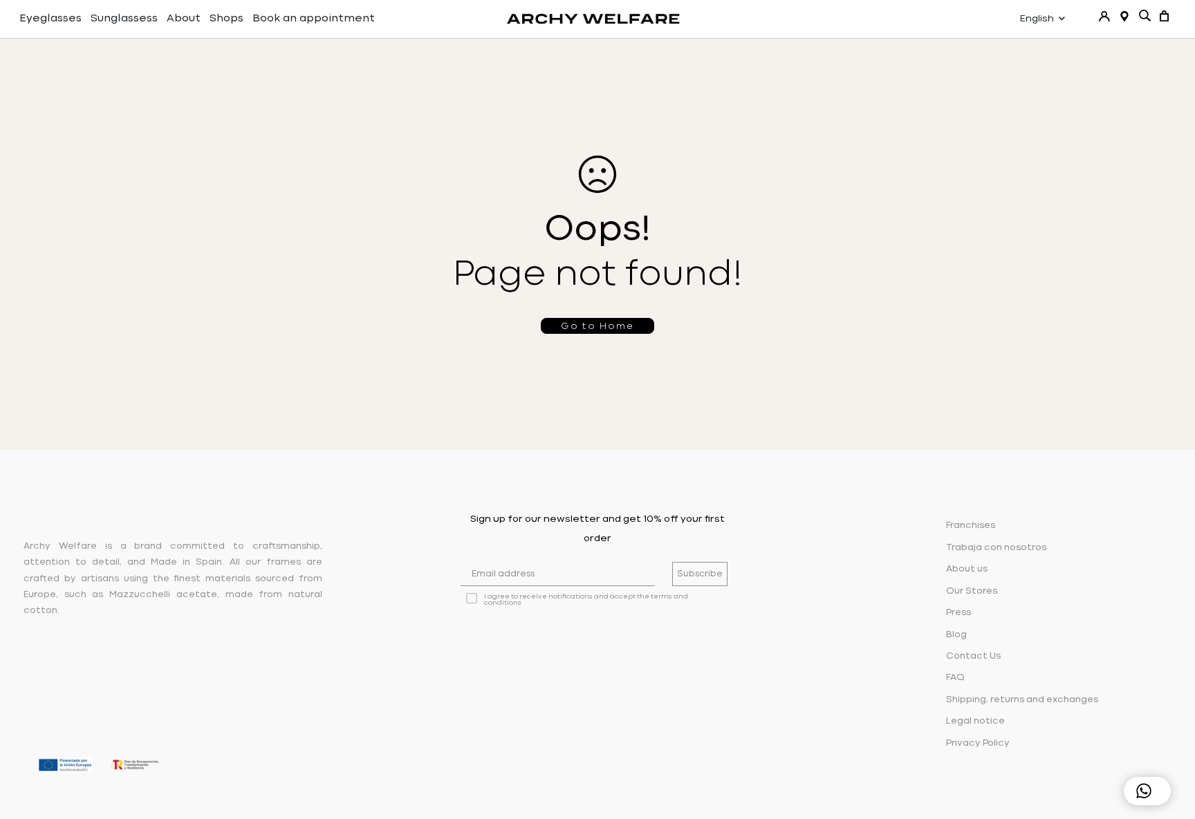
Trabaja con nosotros (996, 548)
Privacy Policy (978, 743)
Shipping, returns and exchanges (1022, 700)
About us (967, 569)
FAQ (955, 677)
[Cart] (1164, 15)
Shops (226, 18)
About (184, 18)
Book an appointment (313, 18)
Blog (956, 635)
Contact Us (973, 656)
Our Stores (971, 591)
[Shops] (1124, 16)
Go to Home (597, 326)
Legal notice (975, 721)
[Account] (1104, 16)
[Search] (1145, 15)
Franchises (970, 525)
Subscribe (700, 574)
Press (958, 612)
